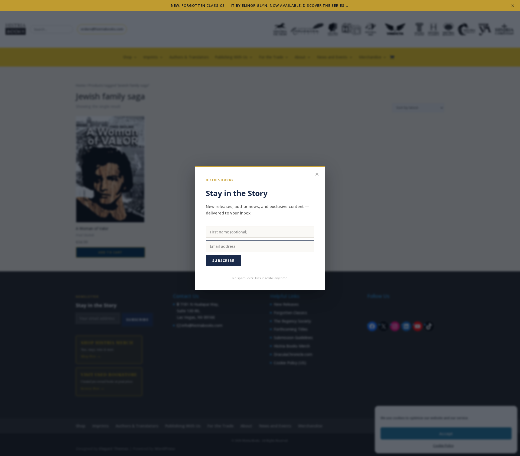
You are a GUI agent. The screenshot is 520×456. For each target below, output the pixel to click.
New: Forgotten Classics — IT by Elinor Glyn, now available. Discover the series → (260, 5)
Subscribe (223, 260)
